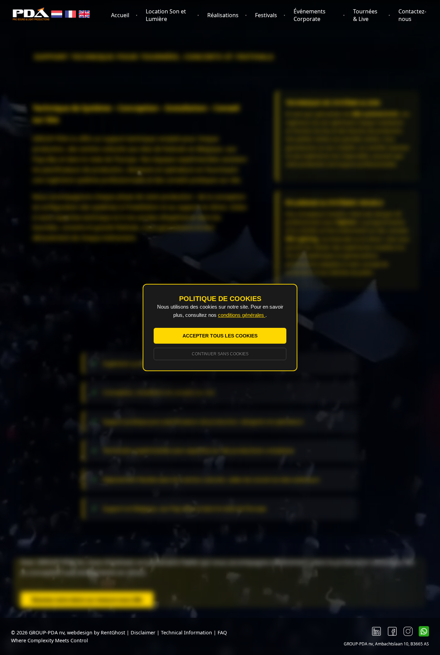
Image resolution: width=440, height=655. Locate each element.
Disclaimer (143, 632)
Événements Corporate (310, 15)
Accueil (120, 15)
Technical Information (187, 632)
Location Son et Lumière (166, 15)
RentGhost (113, 632)
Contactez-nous (412, 15)
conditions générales (241, 315)
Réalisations (223, 15)
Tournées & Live (365, 15)
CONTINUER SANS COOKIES (220, 354)
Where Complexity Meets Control (49, 640)
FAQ (222, 632)
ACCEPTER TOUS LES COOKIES (220, 335)
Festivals (266, 15)
